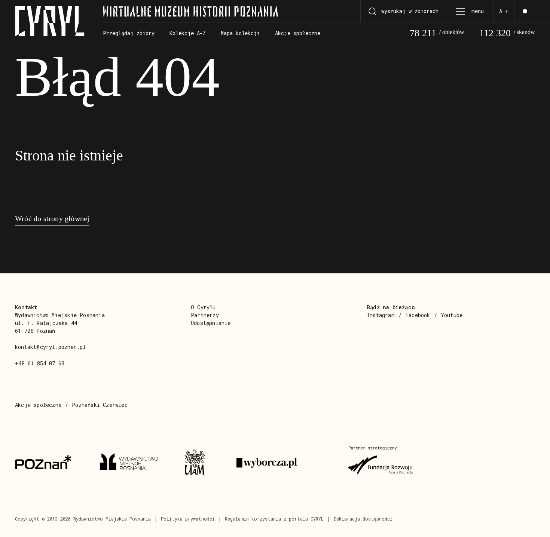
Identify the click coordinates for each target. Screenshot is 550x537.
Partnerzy (205, 315)
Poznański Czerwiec (100, 404)
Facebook (417, 315)
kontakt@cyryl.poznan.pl (50, 346)
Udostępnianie (211, 322)
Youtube (451, 315)
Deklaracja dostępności (363, 519)
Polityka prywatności (188, 519)
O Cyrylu (203, 307)
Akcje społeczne (38, 404)
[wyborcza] (283, 463)
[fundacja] (381, 463)
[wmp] (133, 463)
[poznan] (48, 463)
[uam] (201, 463)
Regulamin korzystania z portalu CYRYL (274, 519)
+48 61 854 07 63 (39, 363)
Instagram (381, 315)
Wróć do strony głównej (52, 218)
